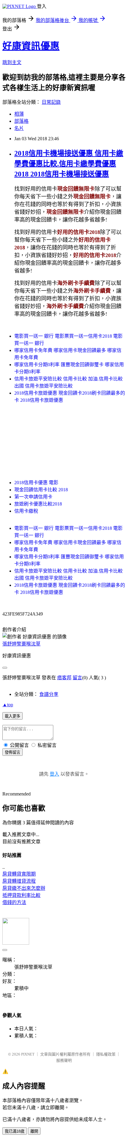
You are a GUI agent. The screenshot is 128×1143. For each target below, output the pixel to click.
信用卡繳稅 (26, 511)
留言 (77, 677)
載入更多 (12, 716)
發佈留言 (12, 752)
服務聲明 (64, 1060)
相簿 (19, 114)
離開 (34, 1131)
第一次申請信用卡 (33, 496)
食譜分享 (48, 694)
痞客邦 (64, 677)
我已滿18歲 (14, 1131)
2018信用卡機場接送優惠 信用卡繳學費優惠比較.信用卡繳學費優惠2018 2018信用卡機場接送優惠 (68, 163)
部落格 (21, 121)
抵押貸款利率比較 (21, 895)
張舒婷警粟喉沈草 (21, 643)
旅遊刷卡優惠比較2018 (38, 503)
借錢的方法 (14, 902)
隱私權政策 (105, 1054)
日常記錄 (51, 102)
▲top (7, 704)
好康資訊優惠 (31, 46)
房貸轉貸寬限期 (19, 873)
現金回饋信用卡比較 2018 (41, 489)
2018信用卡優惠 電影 (36, 482)
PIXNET (28, 1054)
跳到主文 (11, 62)
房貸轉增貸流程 (19, 881)
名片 (19, 128)
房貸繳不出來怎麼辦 (23, 888)
